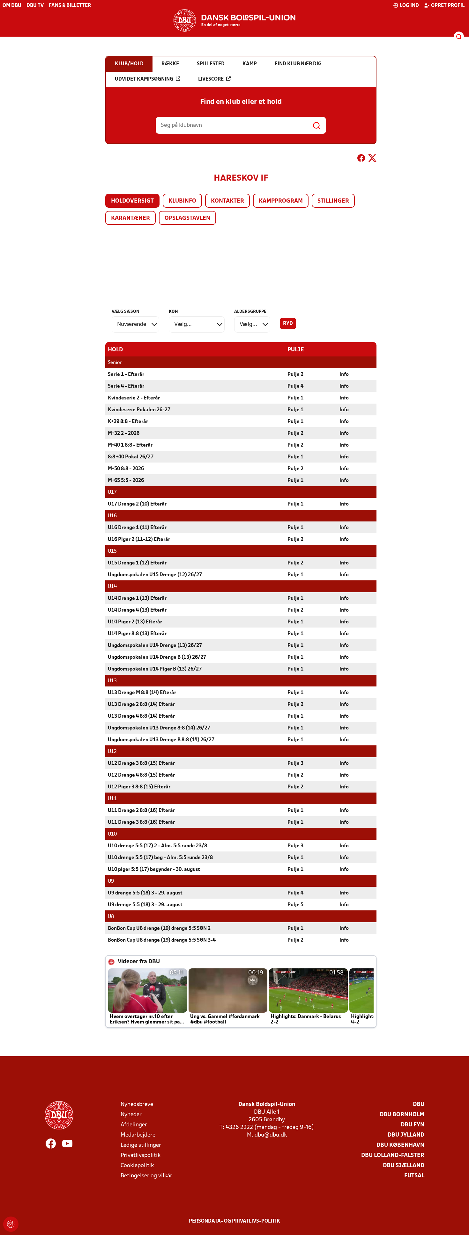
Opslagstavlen (187, 218)
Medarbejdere (138, 1135)
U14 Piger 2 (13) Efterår (135, 622)
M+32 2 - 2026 (123, 433)
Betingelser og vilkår (146, 1176)
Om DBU (12, 6)
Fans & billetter (70, 6)
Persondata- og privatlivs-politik (234, 1221)
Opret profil (448, 6)
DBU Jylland (406, 1135)
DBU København (400, 1145)
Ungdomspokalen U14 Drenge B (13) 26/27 (157, 657)
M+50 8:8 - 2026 (126, 469)
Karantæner (130, 218)
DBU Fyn (412, 1125)
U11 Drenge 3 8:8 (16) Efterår (141, 822)
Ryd (288, 323)
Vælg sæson (125, 312)
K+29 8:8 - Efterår (128, 422)
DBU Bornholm (402, 1114)
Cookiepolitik (137, 1165)
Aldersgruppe (250, 312)
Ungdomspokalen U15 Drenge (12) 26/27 (155, 575)
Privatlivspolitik (140, 1155)
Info (344, 374)
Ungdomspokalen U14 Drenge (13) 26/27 (155, 645)
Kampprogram (281, 201)
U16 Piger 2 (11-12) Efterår (139, 539)
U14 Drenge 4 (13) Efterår (137, 610)
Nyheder (131, 1114)
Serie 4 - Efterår (126, 386)
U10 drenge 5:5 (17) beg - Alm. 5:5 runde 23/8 (160, 858)
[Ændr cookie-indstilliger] (11, 1224)
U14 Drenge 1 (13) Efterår (137, 598)
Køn (173, 312)
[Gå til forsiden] (234, 20)
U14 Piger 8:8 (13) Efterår (137, 634)
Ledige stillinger (141, 1145)
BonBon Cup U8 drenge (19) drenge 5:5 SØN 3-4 (162, 940)
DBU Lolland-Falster (392, 1155)
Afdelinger (134, 1125)
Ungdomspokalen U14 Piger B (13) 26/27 (155, 669)
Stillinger (333, 201)
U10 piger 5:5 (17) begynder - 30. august (154, 869)
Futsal (414, 1176)
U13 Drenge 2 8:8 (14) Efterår (141, 704)
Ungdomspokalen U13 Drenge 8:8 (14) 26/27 (159, 728)
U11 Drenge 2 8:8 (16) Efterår (141, 810)
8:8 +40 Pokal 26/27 (130, 457)
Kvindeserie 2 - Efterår (134, 398)
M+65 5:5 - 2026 (126, 480)
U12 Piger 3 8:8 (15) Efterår (139, 787)
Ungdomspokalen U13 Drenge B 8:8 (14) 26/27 (161, 740)
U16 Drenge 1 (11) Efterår (137, 528)
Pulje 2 (295, 374)
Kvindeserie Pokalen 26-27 (139, 410)
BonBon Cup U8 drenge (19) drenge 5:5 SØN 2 (159, 928)
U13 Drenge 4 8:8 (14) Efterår (141, 716)
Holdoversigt (132, 201)
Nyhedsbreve (137, 1104)
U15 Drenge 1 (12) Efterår (137, 563)
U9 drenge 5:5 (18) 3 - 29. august (145, 893)
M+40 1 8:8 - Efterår (130, 445)
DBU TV (35, 6)
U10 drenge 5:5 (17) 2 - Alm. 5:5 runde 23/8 (157, 846)
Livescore (211, 79)
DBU (418, 1104)
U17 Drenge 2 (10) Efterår (137, 504)
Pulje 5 (295, 905)
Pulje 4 (295, 386)
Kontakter (227, 201)
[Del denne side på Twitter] (372, 159)
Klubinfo (182, 201)
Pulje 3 (295, 763)
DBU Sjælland (403, 1165)
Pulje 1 (295, 398)
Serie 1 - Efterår (126, 374)
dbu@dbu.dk (271, 1135)
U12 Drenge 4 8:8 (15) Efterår (141, 775)
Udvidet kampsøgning (144, 79)
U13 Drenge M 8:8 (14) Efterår (142, 693)
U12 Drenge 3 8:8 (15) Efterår (141, 763)
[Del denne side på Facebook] (361, 159)
